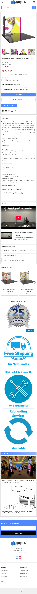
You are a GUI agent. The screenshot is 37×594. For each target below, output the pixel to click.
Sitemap (3, 582)
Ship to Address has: (10, 84)
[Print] (9, 110)
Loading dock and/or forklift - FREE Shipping (16, 89)
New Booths (23, 576)
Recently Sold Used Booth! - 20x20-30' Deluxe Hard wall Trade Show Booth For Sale (17, 512)
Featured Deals (24, 570)
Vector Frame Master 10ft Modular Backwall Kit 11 (9, 288)
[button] (18, 99)
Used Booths (23, 573)
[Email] (6, 110)
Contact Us (4, 579)
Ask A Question (9, 105)
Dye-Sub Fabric (17, 193)
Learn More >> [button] (30, 330)
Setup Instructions (14, 189)
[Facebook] (2, 110)
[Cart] (34, 2)
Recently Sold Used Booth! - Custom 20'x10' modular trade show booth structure (17, 481)
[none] (18, 30)
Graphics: (7, 77)
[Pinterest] (15, 110)
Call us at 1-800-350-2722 (18, 553)
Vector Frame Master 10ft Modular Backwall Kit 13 (28, 288)
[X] (12, 110)
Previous (2, 282)
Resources (4, 576)
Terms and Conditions (18, 592)
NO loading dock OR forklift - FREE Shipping (16, 87)
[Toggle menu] (2, 2)
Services (3, 573)
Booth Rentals (24, 579)
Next (35, 282)
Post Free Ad (4, 570)
